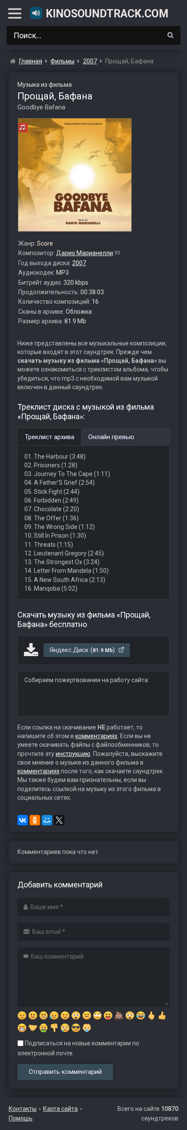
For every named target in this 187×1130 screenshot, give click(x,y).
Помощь (21, 1118)
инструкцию (73, 753)
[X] (59, 820)
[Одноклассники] (35, 820)
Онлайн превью (111, 437)
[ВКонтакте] (22, 820)
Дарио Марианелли (84, 253)
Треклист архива (49, 437)
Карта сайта (60, 1108)
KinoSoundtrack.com (107, 13)
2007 (79, 263)
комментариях (96, 736)
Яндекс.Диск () (83, 650)
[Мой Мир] (47, 820)
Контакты (23, 1108)
